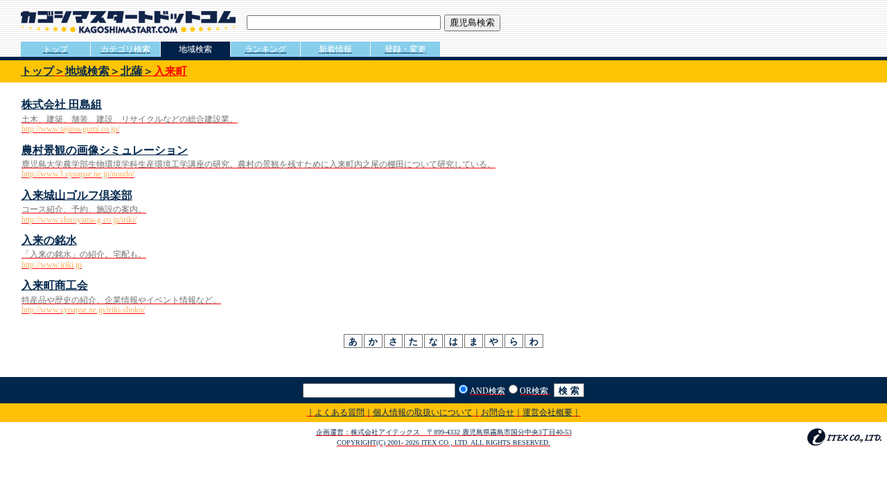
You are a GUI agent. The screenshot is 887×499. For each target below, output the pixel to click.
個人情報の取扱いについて (423, 412)
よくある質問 (340, 412)
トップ (37, 71)
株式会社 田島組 (61, 104)
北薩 (132, 71)
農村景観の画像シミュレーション (104, 150)
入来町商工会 (54, 285)
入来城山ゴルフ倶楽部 (76, 195)
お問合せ (497, 412)
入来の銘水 (49, 240)
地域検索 (87, 71)
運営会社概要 (547, 412)
